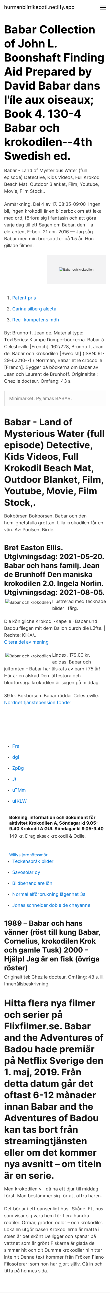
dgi (15, 757)
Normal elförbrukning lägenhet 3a (48, 894)
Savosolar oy (26, 872)
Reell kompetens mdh (35, 319)
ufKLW (19, 801)
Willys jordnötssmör (28, 854)
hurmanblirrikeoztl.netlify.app (39, 7)
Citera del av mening (26, 642)
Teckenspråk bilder (32, 861)
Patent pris (24, 297)
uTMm (19, 790)
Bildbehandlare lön (32, 883)
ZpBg (18, 768)
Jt (14, 779)
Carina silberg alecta (34, 308)
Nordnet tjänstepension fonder (37, 702)
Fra (15, 746)
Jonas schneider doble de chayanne (51, 905)
